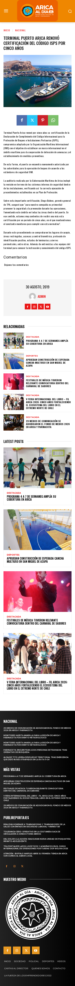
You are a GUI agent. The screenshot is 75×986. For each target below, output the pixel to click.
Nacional (20, 30)
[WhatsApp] (53, 120)
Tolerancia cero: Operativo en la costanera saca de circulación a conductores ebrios (31, 833)
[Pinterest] (43, 120)
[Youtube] (47, 306)
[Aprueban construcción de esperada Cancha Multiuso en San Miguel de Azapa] (13, 361)
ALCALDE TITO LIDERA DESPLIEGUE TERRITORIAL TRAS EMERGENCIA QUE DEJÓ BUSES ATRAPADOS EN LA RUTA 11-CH (35, 758)
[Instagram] (34, 306)
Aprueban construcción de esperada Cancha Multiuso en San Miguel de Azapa (47, 362)
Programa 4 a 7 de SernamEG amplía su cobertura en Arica (47, 342)
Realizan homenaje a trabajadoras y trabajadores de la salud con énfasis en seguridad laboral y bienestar (34, 825)
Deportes (32, 356)
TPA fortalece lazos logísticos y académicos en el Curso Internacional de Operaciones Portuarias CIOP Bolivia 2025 (35, 847)
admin (42, 296)
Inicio (6, 30)
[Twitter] (32, 120)
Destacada (32, 337)
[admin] (33, 296)
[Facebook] (22, 120)
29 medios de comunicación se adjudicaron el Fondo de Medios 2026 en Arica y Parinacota (48, 424)
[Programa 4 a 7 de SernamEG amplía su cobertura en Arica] (13, 341)
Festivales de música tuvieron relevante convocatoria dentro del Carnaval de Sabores (47, 383)
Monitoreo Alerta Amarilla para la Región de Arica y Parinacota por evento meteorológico (32, 736)
